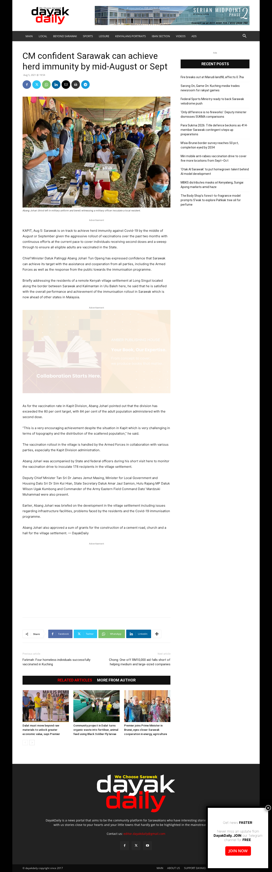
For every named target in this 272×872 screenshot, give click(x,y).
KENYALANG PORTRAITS (130, 36)
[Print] (75, 84)
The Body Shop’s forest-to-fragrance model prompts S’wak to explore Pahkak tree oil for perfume (211, 200)
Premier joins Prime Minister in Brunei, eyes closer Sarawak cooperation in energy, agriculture (145, 730)
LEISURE (104, 36)
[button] (244, 36)
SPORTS (88, 36)
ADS (194, 36)
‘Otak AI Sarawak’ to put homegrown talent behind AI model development (215, 171)
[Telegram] (85, 84)
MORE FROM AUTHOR (116, 680)
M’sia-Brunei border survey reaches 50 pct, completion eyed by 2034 (210, 145)
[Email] (66, 84)
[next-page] (32, 742)
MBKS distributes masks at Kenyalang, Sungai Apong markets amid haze (212, 185)
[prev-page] (25, 742)
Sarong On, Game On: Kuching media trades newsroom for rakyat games (210, 88)
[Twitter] (36, 84)
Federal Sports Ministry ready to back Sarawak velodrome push (212, 101)
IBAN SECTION (161, 36)
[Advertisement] (96, 578)
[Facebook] (27, 84)
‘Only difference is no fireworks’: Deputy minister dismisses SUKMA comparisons (213, 114)
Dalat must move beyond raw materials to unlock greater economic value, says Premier (41, 730)
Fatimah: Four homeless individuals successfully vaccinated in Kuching (56, 662)
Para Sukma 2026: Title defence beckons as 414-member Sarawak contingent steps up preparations (214, 130)
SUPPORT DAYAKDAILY (197, 868)
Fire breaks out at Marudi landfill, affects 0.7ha (212, 77)
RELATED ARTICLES (75, 680)
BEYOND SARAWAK (65, 36)
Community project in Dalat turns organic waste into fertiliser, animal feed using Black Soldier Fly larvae (95, 730)
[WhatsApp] (46, 84)
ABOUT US (173, 868)
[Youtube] (147, 845)
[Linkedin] (56, 84)
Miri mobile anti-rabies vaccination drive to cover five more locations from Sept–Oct (213, 158)
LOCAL (43, 36)
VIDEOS (181, 36)
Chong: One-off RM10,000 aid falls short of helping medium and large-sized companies (139, 662)
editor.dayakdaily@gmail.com (144, 834)
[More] (156, 634)
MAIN (29, 36)
